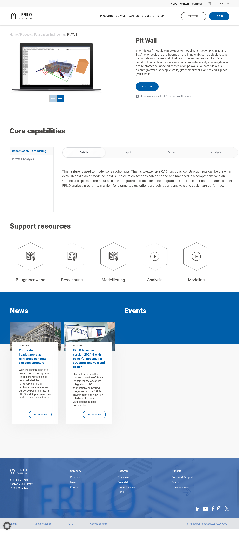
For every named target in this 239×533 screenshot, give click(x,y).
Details (84, 152)
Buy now (147, 86)
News (174, 3)
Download (124, 477)
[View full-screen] (87, 50)
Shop (160, 15)
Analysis (216, 152)
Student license (126, 487)
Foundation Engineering (49, 34)
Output (172, 152)
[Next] (60, 98)
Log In (219, 16)
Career (184, 3)
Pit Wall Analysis (23, 159)
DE (227, 3)
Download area (180, 487)
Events (175, 482)
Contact (197, 3)
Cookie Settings (99, 523)
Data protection (42, 523)
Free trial (193, 16)
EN (221, 3)
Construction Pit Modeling (29, 151)
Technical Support (182, 477)
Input (128, 152)
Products (106, 15)
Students (148, 15)
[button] (7, 526)
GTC (70, 523)
